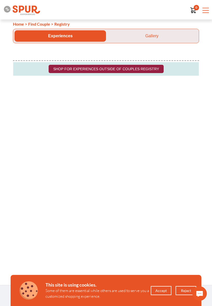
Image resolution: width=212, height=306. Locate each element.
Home (18, 24)
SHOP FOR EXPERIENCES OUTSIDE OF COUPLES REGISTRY (106, 69)
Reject (186, 290)
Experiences (60, 36)
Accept (161, 290)
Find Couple (39, 24)
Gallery (151, 36)
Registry (62, 24)
